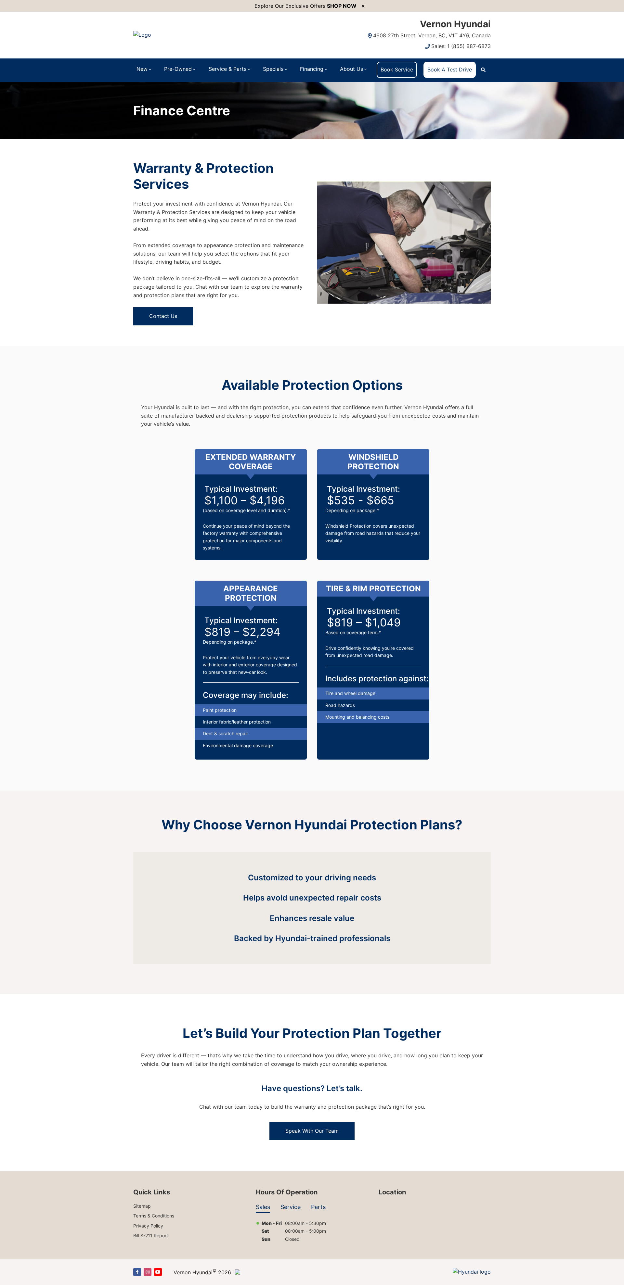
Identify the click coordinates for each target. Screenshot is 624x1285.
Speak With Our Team (312, 1131)
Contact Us (163, 316)
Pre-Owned (178, 69)
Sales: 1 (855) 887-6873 (461, 46)
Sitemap (142, 1206)
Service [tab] (290, 1206)
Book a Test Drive (449, 69)
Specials (273, 69)
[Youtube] (158, 1272)
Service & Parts (227, 69)
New (142, 69)
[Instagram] (147, 1272)
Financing (311, 69)
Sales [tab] (263, 1206)
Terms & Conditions (153, 1215)
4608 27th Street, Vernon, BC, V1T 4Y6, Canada (432, 35)
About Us (351, 69)
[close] (363, 6)
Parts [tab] (318, 1206)
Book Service (397, 69)
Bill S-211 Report (150, 1235)
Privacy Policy (148, 1225)
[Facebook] (137, 1272)
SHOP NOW (342, 6)
